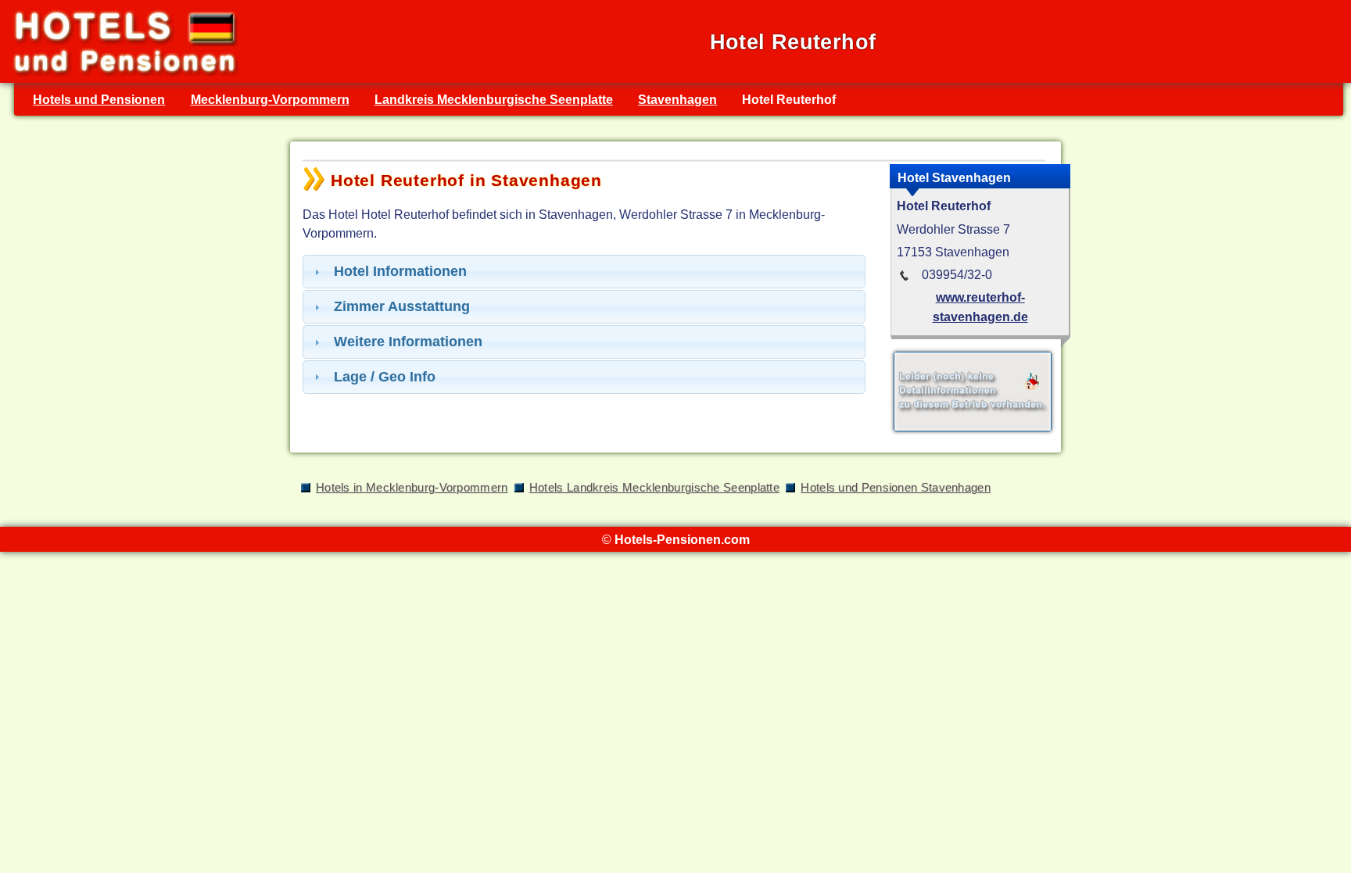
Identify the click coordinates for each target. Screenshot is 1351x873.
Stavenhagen (677, 99)
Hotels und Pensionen (99, 99)
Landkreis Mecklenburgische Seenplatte (493, 99)
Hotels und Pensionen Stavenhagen (896, 487)
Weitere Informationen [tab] (408, 341)
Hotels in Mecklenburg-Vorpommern (412, 487)
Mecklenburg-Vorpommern (270, 99)
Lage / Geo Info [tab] (384, 377)
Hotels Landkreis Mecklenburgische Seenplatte (654, 487)
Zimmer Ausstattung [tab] (402, 306)
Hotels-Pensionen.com (682, 539)
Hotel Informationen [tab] (400, 271)
